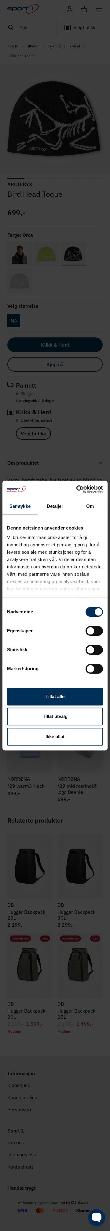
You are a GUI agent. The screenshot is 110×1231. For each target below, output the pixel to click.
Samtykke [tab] (20, 506)
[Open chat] (96, 1217)
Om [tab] (90, 506)
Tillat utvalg (55, 716)
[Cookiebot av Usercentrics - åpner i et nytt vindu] (77, 489)
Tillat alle (55, 696)
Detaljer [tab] (55, 506)
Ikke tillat (55, 736)
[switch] (94, 631)
